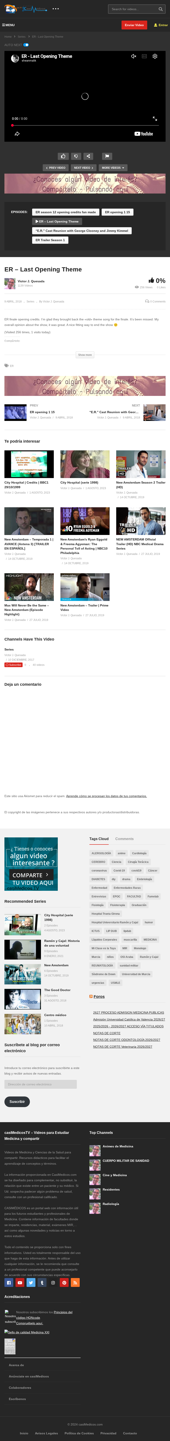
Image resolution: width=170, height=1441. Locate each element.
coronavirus (99, 870)
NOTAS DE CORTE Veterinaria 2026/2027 (122, 1046)
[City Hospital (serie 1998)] (22, 924)
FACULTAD (134, 896)
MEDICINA (150, 939)
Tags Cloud (99, 839)
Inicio (24, 1433)
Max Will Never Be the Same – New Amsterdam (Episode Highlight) (26, 610)
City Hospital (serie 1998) (79, 482)
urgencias (98, 982)
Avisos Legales (46, 1433)
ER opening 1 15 (117, 212)
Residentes (111, 1189)
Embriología (144, 879)
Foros (99, 996)
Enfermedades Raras (127, 887)
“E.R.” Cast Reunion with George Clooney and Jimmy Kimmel (82, 230)
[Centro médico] (22, 1024)
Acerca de (16, 1365)
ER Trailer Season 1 (50, 240)
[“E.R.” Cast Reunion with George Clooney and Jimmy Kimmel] (127, 417)
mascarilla (130, 939)
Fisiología (98, 905)
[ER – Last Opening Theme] (29, 464)
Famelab (153, 896)
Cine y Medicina (115, 1175)
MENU (10, 25)
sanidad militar (129, 965)
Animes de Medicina (118, 1146)
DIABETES (98, 879)
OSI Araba (126, 957)
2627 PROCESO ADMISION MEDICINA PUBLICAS (128, 1012)
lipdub (127, 931)
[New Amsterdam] (22, 974)
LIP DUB (111, 931)
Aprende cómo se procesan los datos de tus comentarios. (106, 796)
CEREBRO (98, 862)
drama (126, 879)
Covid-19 (119, 870)
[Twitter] (31, 1282)
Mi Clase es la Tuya (104, 948)
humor (149, 922)
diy (114, 879)
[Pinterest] (64, 1282)
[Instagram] (53, 1282)
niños (110, 957)
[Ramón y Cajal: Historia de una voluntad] (22, 950)
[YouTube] (19, 1282)
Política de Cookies (79, 1433)
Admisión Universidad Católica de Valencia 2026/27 (129, 1019)
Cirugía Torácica (138, 862)
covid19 (136, 870)
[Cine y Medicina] (94, 1179)
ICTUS (96, 931)
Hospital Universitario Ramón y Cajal (115, 922)
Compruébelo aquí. (29, 1323)
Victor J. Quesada (31, 281)
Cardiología (139, 853)
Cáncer (152, 870)
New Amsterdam (56, 965)
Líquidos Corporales (104, 939)
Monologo (140, 948)
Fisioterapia (117, 905)
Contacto (130, 1433)
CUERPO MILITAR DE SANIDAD (126, 1160)
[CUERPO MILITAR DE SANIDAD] (94, 1165)
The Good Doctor (57, 990)
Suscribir (17, 1102)
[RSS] (75, 1282)
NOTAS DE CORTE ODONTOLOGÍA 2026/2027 (126, 1040)
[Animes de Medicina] (94, 1150)
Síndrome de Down (103, 974)
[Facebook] (8, 1282)
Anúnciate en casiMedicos (29, 1376)
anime (122, 853)
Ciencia (116, 862)
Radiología (111, 1204)
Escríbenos (17, 1399)
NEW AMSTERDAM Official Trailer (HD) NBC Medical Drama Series (140, 544)
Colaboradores (20, 1387)
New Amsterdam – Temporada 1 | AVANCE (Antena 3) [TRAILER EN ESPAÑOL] (28, 544)
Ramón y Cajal (149, 957)
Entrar (163, 25)
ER (12, 366)
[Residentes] (94, 1193)
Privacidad (108, 1433)
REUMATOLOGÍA (102, 965)
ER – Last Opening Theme (58, 221)
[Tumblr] (42, 1282)
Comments (124, 839)
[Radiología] (94, 1208)
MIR (124, 948)
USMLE (115, 982)
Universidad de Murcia (136, 974)
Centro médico (55, 1015)
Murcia (96, 957)
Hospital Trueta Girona (106, 913)
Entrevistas (99, 896)
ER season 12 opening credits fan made (66, 212)
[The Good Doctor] (22, 999)
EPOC (116, 896)
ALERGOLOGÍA (101, 853)
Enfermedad (99, 887)
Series (30, 301)
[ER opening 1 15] (42, 417)
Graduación (139, 905)
